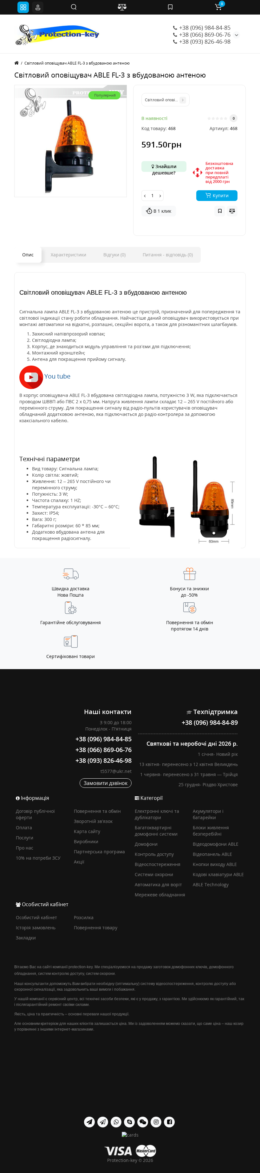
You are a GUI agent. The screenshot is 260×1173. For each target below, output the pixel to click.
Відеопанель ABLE (212, 854)
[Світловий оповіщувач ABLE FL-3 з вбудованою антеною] (70, 141)
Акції (79, 862)
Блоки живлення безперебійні (211, 831)
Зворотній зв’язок (93, 821)
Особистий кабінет (36, 917)
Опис (28, 255)
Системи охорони (154, 874)
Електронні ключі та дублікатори (157, 814)
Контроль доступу (154, 854)
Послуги (24, 838)
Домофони (146, 844)
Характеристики (68, 255)
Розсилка (84, 917)
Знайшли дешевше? (164, 167)
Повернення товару (95, 928)
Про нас (24, 848)
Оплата (24, 828)
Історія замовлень (35, 928)
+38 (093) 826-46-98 (204, 41)
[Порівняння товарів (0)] (122, 7)
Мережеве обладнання (160, 895)
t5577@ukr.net (116, 771)
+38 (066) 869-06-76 (204, 34)
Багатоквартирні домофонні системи (156, 831)
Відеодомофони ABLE (215, 844)
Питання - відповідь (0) (168, 255)
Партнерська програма (99, 852)
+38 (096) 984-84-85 (204, 27)
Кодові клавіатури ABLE (218, 874)
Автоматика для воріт (158, 884)
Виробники (86, 841)
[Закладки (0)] (170, 7)
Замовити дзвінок (105, 783)
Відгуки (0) (114, 255)
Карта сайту (87, 831)
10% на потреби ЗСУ (38, 858)
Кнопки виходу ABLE (215, 864)
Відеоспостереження (157, 864)
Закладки (26, 938)
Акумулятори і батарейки (208, 814)
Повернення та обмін (97, 811)
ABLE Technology (211, 884)
